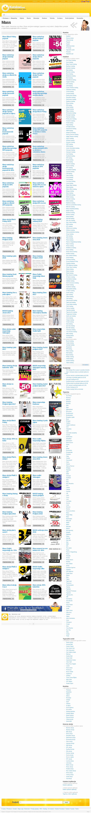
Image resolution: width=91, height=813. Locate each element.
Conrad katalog (70, 93)
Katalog (45, 809)
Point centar (69, 667)
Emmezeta (69, 450)
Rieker (67, 575)
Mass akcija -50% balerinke (39, 586)
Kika (67, 479)
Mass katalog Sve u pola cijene (9, 293)
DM (67, 446)
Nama (67, 536)
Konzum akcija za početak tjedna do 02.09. (77, 375)
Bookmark (27, 809)
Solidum (68, 675)
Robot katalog (69, 273)
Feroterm (68, 454)
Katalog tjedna (70, 335)
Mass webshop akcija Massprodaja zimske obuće (40, 93)
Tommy (68, 587)
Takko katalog (69, 296)
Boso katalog (69, 74)
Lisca (67, 497)
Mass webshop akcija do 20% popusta (38, 166)
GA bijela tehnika (70, 126)
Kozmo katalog (70, 165)
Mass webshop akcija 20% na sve (39, 202)
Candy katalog (70, 343)
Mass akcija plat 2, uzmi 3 (9, 531)
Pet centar (69, 548)
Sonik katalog (69, 292)
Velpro (67, 616)
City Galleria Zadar (71, 652)
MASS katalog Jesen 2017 (7, 312)
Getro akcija (69, 741)
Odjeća (68, 694)
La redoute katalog (71, 169)
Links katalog (69, 175)
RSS (41, 809)
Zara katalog (69, 324)
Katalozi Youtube (70, 809)
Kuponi (63, 1)
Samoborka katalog (71, 279)
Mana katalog (69, 187)
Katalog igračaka (70, 711)
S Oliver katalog (70, 290)
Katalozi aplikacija (67, 785)
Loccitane (68, 501)
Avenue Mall (69, 644)
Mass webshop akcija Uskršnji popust (8, 57)
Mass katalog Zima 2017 (39, 293)
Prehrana (68, 690)
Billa (67, 405)
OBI (67, 596)
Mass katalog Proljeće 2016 (38, 513)
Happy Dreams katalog (72, 136)
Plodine (68, 561)
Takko (67, 579)
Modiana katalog (70, 212)
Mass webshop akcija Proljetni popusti (38, 38)
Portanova (68, 669)
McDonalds (69, 518)
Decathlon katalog (70, 97)
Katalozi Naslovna (4, 15)
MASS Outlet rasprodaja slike (38, 568)
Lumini (68, 665)
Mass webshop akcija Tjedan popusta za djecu (8, 111)
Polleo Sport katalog (71, 267)
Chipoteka (68, 429)
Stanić (67, 602)
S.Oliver (68, 606)
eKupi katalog (69, 107)
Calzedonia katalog (71, 79)
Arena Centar (69, 642)
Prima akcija (69, 772)
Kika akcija (69, 751)
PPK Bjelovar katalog (71, 265)
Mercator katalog (70, 199)
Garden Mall (69, 656)
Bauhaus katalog (70, 66)
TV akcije (77, 1)
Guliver (68, 464)
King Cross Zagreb (71, 664)
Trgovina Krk (69, 595)
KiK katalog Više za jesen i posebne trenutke (77, 370)
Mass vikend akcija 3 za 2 (9, 586)
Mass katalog (39, 232)
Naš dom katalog (70, 220)
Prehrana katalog (70, 259)
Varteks (68, 614)
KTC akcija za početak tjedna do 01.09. (76, 385)
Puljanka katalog (70, 263)
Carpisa (68, 423)
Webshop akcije (70, 46)
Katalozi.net (16, 614)
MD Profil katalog (70, 195)
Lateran (68, 489)
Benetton (68, 401)
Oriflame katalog (70, 230)
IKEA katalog (69, 146)
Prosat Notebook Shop (72, 261)
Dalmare (68, 654)
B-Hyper (68, 421)
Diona (67, 444)
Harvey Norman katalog (72, 134)
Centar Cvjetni (69, 646)
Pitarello (68, 555)
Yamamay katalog (70, 329)
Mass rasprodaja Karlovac (39, 403)
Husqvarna (69, 347)
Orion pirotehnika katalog (72, 232)
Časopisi (68, 51)
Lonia (67, 505)
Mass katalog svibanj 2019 (37, 220)
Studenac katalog (70, 286)
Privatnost (9, 809)
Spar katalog (69, 294)
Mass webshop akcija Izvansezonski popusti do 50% (8, 167)
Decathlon (68, 438)
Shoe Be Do (69, 600)
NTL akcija (69, 747)
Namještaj (68, 692)
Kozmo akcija (69, 755)
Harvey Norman (70, 466)
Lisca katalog (69, 177)
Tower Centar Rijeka (71, 677)
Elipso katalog (69, 111)
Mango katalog (70, 191)
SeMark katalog (70, 281)
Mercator (68, 526)
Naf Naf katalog (70, 218)
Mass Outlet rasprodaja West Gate (39, 276)
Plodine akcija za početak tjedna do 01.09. (77, 383)
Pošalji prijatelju (35, 809)
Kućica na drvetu (70, 511)
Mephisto (68, 534)
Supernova (69, 673)
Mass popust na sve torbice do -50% (40, 549)
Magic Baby (69, 514)
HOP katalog (69, 144)
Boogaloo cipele (70, 417)
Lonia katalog (69, 183)
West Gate (69, 679)
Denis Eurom (69, 442)
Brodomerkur (69, 415)
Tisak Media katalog (71, 304)
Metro (67, 524)
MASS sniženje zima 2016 (40, 531)
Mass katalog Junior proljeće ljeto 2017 (40, 385)
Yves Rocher (69, 628)
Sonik (67, 608)
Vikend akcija (69, 719)
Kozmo (68, 503)
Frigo (67, 456)
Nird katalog (69, 352)
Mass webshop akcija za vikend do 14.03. (9, 75)
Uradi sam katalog (71, 316)
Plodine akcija (69, 768)
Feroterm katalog (70, 120)
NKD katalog (69, 224)
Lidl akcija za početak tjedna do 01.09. (76, 377)
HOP (67, 472)
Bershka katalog (70, 72)
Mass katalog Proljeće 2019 (7, 238)
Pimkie (68, 557)
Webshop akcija (39, 122)
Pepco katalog (70, 243)
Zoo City (68, 630)
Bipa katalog (69, 70)
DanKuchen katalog (71, 95)
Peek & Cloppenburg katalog (73, 242)
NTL (67, 546)
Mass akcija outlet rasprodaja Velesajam (9, 331)
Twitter (77, 809)
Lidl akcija (68, 763)
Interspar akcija (70, 743)
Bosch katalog (70, 341)
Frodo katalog (69, 122)
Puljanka (68, 569)
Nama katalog (69, 216)
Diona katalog (69, 103)
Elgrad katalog (70, 109)
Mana (67, 513)
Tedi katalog (69, 298)
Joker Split (69, 662)
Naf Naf (68, 538)
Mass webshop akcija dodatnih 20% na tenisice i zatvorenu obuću (40, 149)
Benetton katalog (70, 68)
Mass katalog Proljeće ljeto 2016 (9, 513)
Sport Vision (69, 610)
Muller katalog (69, 210)
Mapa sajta (20, 809)
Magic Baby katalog (71, 185)
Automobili (69, 721)
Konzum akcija (70, 753)
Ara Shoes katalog (71, 60)
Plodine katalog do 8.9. (72, 387)
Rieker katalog (70, 271)
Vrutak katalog (70, 322)
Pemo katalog (69, 240)
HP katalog (69, 349)
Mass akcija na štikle (7, 385)
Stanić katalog (70, 284)
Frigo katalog (69, 124)
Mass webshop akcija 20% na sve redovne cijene (39, 184)
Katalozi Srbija (86, 1)
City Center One (70, 648)
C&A (67, 431)
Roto (67, 577)
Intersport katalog (70, 152)
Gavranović (69, 460)
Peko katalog (69, 238)
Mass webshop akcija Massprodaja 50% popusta (9, 148)
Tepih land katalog (71, 302)
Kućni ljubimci (69, 707)
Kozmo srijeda (70, 757)
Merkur (68, 528)
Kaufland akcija (70, 749)
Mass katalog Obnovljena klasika (40, 312)
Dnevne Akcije (70, 717)
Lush (67, 499)
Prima (67, 565)
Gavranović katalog (71, 128)
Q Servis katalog (70, 277)
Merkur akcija (69, 765)
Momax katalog (70, 214)
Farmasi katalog (70, 117)
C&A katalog (69, 85)
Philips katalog (70, 356)
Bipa (67, 407)
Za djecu (68, 705)
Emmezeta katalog (71, 113)
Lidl (67, 493)
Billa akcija (69, 731)
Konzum (68, 507)
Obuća (68, 695)
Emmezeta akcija (70, 739)
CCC (67, 427)
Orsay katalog (69, 234)
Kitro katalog (69, 161)
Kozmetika (69, 709)
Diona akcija (69, 733)
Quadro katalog (70, 360)
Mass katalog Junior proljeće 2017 (40, 348)
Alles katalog (69, 333)
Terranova (68, 583)
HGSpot (68, 468)
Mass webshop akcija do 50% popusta (8, 184)
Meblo (67, 522)
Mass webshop (39, 49)
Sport (67, 701)
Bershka (68, 403)
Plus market (69, 563)
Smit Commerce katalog (72, 283)
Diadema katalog (70, 101)
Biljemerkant (69, 409)
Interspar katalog (70, 150)
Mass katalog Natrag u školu (10, 494)
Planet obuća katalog (71, 251)
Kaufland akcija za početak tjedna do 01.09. (77, 381)
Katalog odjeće (70, 713)
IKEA (67, 473)
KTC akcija (69, 759)
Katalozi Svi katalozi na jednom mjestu (14, 8)
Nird (67, 542)
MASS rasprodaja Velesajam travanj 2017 (39, 367)
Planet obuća (69, 559)
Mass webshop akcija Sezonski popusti (8, 93)
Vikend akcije (49, 1)
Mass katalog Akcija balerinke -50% (9, 366)
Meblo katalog (69, 197)
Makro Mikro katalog (71, 189)
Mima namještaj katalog (72, 208)
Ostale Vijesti (69, 683)
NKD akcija (69, 745)
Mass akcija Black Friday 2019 (9, 220)
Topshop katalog (70, 310)
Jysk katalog (69, 154)
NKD (67, 544)
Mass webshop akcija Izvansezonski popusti (8, 131)
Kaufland (68, 477)
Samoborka (69, 598)
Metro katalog (69, 201)
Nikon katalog (69, 350)
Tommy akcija (69, 774)
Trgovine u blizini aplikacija (70, 794)
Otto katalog (69, 236)
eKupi (67, 448)
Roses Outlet (69, 671)
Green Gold (69, 658)
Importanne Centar (71, 660)
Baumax (68, 399)
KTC (67, 485)
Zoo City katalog (70, 325)
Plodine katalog (70, 253)
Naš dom (68, 540)
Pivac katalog (69, 249)
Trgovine (69, 1)
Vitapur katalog (70, 320)
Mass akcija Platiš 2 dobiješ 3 (9, 476)
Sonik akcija (69, 776)
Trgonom (68, 593)
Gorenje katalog (70, 345)
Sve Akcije (69, 778)
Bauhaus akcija (70, 729)
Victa (67, 620)
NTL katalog (69, 226)
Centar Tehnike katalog (72, 87)
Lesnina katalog (70, 171)
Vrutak (68, 624)
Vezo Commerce (70, 618)
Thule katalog (69, 358)
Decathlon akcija (70, 735)
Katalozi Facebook (60, 809)
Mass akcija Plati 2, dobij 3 (9, 458)
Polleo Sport (69, 573)
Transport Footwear (71, 591)
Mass (8, 232)
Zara (67, 626)
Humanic (68, 470)
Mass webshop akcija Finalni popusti (38, 75)
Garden (68, 458)
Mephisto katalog (70, 202)
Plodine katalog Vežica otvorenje (74, 389)
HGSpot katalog (70, 140)
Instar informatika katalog (72, 148)
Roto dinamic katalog (71, 275)
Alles (67, 632)
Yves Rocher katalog (71, 331)
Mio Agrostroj (69, 530)
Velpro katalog (69, 362)
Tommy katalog (70, 308)
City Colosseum (70, 650)
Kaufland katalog (70, 156)
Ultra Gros (68, 612)
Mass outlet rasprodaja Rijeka (39, 440)
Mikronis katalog (70, 206)
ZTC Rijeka (69, 681)
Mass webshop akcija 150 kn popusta (38, 57)
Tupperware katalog (71, 314)
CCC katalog (69, 83)
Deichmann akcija (70, 737)
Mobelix (68, 532)
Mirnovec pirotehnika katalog (73, 204)
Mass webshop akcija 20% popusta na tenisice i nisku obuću (40, 131)
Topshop (68, 589)
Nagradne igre (69, 53)
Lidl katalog (69, 173)
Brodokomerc (69, 413)
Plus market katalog (71, 255)
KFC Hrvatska (69, 483)
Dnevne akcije (69, 38)
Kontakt (15, 809)
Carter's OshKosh (70, 425)
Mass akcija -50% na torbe (9, 440)
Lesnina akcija (70, 761)
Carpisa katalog (70, 81)
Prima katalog (69, 257)
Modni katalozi (70, 715)
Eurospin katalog (70, 115)
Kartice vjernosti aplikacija (69, 789)
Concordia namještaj (71, 432)
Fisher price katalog (71, 119)
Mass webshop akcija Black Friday (39, 111)
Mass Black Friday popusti (9, 37)
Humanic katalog (70, 142)
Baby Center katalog (71, 64)
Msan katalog (69, 354)
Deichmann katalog (71, 99)
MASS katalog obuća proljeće (38, 494)
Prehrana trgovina (70, 567)
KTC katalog (69, 167)
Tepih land (68, 581)
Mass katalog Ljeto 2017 (9, 348)
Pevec (67, 554)
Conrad (68, 434)
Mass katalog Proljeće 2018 (38, 257)
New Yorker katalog (71, 222)
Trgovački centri (70, 49)
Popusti (57, 1)
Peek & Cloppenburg (71, 552)
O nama (4, 809)
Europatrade (69, 452)
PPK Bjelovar (69, 571)
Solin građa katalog (71, 288)
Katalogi (84, 1)
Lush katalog (69, 179)
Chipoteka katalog (70, 89)
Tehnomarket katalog (71, 300)
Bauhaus (68, 397)
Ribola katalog (69, 269)
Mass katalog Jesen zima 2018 (40, 238)
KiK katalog (69, 158)
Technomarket (69, 585)
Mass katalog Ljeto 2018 (9, 257)
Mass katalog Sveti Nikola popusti (9, 275)
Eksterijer (68, 697)
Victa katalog (69, 318)
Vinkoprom (69, 622)
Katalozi (35, 1)
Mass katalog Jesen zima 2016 (40, 458)
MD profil (68, 520)
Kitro (67, 481)
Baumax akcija (70, 727)
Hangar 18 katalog (71, 132)
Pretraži (15, 802)
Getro (67, 462)
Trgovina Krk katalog (71, 312)
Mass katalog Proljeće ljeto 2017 (9, 403)
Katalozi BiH (88, 1)
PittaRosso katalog (71, 247)
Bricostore (68, 411)
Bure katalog (69, 78)
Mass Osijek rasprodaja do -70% (9, 549)
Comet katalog (70, 91)
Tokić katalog (69, 306)
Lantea (68, 487)
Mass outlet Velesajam (37, 476)
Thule (67, 636)
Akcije (41, 1)
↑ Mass (87, 811)
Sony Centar (69, 604)
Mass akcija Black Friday (9, 421)
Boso (67, 419)
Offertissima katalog (71, 228)
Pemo (67, 550)
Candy (67, 634)
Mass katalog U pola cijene (40, 421)
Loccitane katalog (70, 181)
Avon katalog (69, 62)
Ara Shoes (69, 395)
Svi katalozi (69, 337)
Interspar (68, 475)
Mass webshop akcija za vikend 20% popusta (8, 203)
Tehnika (68, 703)
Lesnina (68, 491)
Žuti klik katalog (70, 327)
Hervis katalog (70, 138)
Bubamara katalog (71, 76)
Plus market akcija (71, 770)
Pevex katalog (70, 245)
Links (67, 495)
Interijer (68, 699)
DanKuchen (69, 436)
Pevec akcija (69, 766)
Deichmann (69, 440)
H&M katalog (69, 130)
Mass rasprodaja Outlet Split (39, 330)
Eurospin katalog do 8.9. (72, 379)
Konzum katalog (70, 163)
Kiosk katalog (69, 160)
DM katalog (69, 105)
